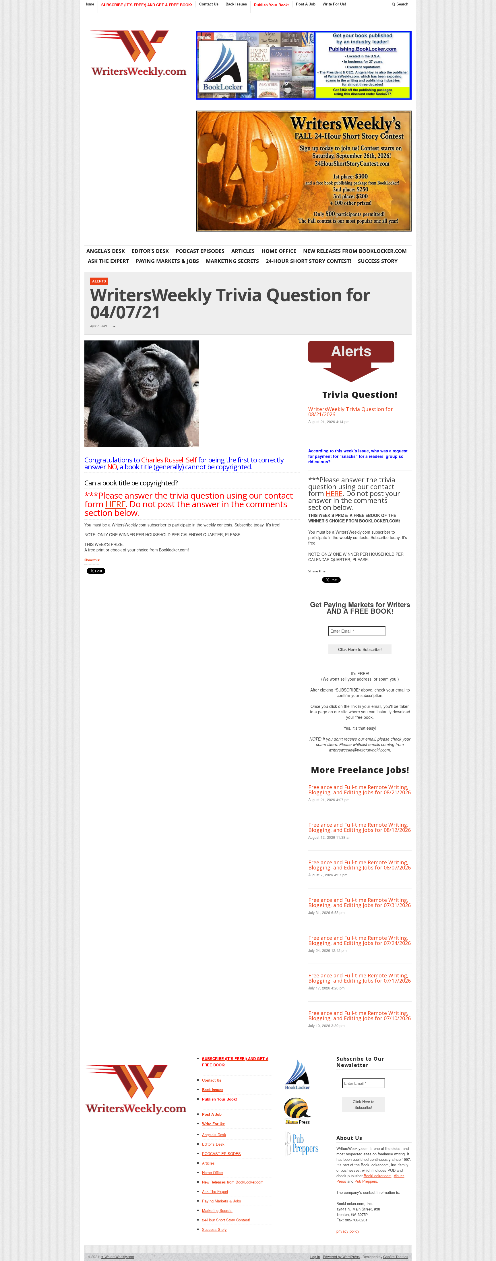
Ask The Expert (108, 260)
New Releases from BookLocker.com (355, 250)
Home (89, 4)
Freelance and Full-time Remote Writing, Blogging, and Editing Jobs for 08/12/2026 (359, 827)
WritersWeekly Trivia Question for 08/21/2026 (350, 412)
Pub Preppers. (366, 1181)
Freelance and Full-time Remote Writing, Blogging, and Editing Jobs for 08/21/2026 (359, 790)
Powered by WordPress (341, 1256)
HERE (115, 504)
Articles (243, 250)
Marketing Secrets (232, 260)
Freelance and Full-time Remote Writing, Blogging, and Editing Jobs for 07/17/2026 (359, 978)
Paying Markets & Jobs (167, 260)
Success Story (378, 260)
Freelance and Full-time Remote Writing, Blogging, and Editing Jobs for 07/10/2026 (359, 1016)
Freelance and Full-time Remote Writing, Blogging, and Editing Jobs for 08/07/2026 (359, 865)
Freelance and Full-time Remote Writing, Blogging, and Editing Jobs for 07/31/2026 (359, 902)
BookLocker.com (378, 1175)
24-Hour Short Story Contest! (308, 260)
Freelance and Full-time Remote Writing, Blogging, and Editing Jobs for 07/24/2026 (359, 940)
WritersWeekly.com (117, 1256)
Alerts (99, 281)
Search (401, 4)
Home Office (278, 250)
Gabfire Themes (395, 1256)
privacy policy (347, 1231)
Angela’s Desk (105, 250)
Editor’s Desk (150, 250)
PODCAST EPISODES (200, 250)
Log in (315, 1256)
